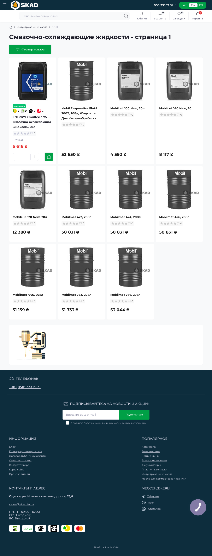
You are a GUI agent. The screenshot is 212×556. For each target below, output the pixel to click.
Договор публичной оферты (27, 455)
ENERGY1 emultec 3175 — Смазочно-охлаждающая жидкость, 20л (32, 122)
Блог (12, 446)
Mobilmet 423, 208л (76, 217)
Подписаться (134, 414)
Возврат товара (19, 465)
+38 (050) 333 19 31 (25, 387)
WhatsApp (154, 508)
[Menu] (5, 5)
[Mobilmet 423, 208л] (81, 189)
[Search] (126, 16)
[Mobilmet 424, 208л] (130, 189)
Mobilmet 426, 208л (174, 217)
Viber (150, 502)
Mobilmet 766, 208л (125, 295)
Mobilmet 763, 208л (76, 295)
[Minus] (17, 157)
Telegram (153, 496)
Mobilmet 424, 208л (125, 217)
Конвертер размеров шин (25, 451)
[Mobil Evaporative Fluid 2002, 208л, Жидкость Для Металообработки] (81, 81)
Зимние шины (151, 451)
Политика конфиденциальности (101, 423)
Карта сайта (16, 469)
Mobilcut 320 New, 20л (30, 217)
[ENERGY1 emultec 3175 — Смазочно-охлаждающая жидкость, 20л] (33, 81)
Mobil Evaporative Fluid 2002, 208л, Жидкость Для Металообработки (79, 113)
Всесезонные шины (154, 460)
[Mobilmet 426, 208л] (179, 189)
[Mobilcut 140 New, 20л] (179, 81)
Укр (185, 5)
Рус (193, 5)
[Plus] (35, 157)
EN (201, 5)
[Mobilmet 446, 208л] (33, 267)
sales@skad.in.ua (21, 504)
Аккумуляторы (151, 465)
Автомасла (149, 446)
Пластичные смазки (154, 469)
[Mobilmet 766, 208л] (130, 267)
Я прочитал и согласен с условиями (108, 423)
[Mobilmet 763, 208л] (81, 267)
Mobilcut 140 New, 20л (176, 108)
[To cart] (49, 157)
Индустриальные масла (32, 27)
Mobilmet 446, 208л (28, 295)
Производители (19, 474)
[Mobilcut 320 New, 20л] (33, 189)
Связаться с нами (20, 460)
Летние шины (150, 455)
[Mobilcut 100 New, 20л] (130, 81)
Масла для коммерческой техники (164, 478)
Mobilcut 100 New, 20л (127, 108)
